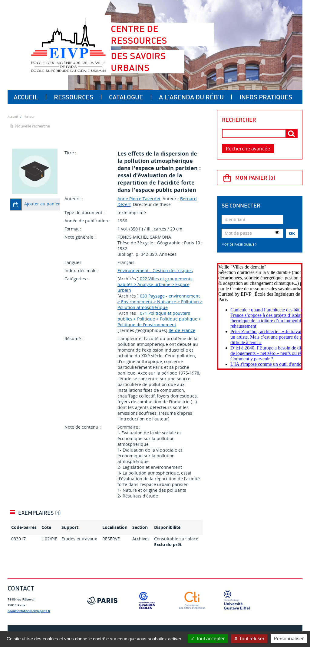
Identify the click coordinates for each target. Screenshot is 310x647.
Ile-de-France (182, 330)
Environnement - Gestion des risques (155, 270)
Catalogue (126, 97)
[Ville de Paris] (102, 600)
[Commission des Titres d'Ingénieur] (192, 600)
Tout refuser (251, 638)
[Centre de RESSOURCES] (68, 45)
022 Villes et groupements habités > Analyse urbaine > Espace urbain (155, 284)
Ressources (73, 97)
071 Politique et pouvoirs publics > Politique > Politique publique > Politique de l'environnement (159, 318)
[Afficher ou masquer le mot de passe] (277, 232)
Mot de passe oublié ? (239, 244)
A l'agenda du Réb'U (191, 97)
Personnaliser (289, 638)
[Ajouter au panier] (16, 204)
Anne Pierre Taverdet (138, 198)
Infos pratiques (265, 97)
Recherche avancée (248, 148)
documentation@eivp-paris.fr (29, 611)
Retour (30, 116)
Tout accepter (210, 638)
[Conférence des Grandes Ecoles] (147, 600)
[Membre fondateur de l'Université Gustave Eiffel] (237, 600)
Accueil (26, 97)
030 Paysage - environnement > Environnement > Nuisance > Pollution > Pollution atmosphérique (160, 301)
